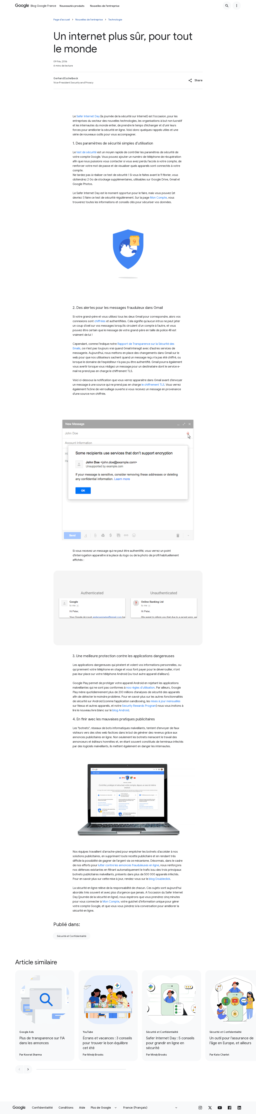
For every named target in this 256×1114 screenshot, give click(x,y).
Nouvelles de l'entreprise (104, 6)
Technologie (115, 19)
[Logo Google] (19, 1108)
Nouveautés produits (72, 6)
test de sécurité (86, 152)
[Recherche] (227, 5)
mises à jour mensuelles (165, 701)
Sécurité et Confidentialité (71, 936)
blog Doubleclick (159, 879)
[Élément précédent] (19, 1069)
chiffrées (100, 321)
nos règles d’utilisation (140, 687)
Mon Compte (158, 197)
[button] (195, 80)
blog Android (120, 710)
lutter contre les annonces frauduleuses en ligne (128, 865)
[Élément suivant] (28, 1069)
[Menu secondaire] (236, 5)
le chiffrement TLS (153, 385)
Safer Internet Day (88, 116)
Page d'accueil (61, 19)
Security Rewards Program (139, 706)
